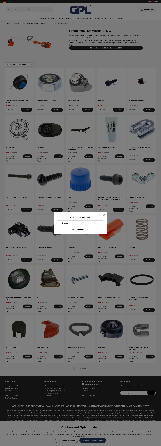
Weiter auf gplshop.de (80, 229)
